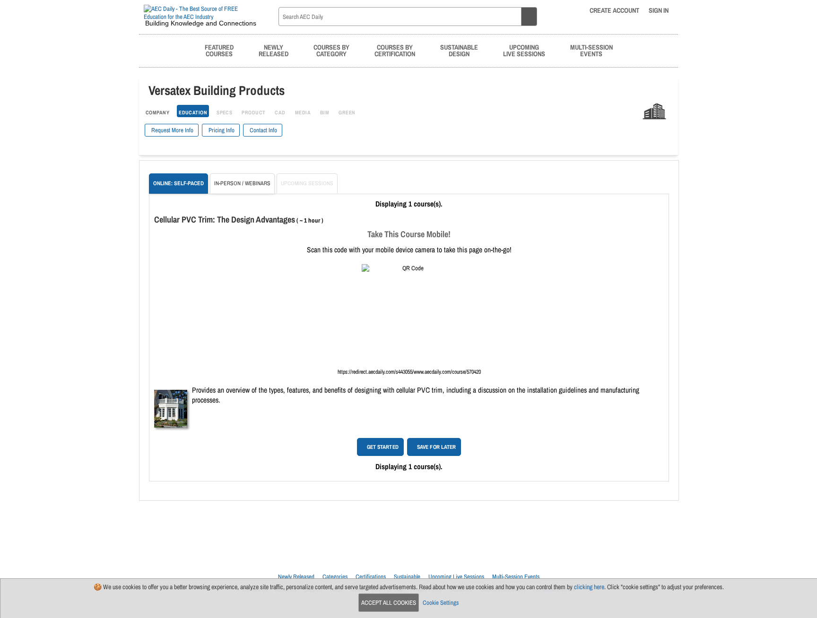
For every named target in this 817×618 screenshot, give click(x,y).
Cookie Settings (441, 603)
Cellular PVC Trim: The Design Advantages (224, 219)
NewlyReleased (273, 50)
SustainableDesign (459, 50)
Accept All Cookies (388, 603)
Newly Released (296, 577)
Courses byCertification (394, 50)
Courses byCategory (331, 50)
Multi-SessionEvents (591, 50)
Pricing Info (221, 130)
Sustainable (407, 577)
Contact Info (262, 130)
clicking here (589, 587)
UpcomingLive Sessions (524, 50)
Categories (335, 577)
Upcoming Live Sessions (456, 577)
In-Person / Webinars (242, 183)
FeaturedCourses (219, 50)
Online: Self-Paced (178, 183)
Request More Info (171, 130)
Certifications (371, 577)
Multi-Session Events (515, 577)
